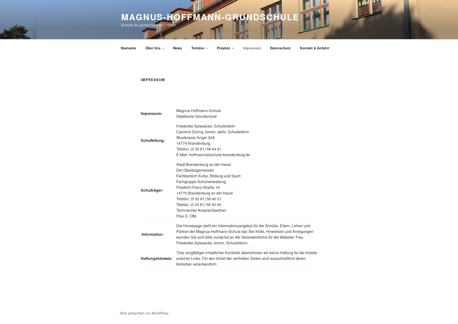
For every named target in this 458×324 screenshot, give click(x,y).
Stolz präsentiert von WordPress (144, 313)
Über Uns (153, 48)
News (177, 48)
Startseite (128, 48)
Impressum (252, 48)
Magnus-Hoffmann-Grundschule (210, 16)
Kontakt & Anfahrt (314, 48)
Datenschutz (280, 48)
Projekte (223, 48)
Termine (197, 48)
